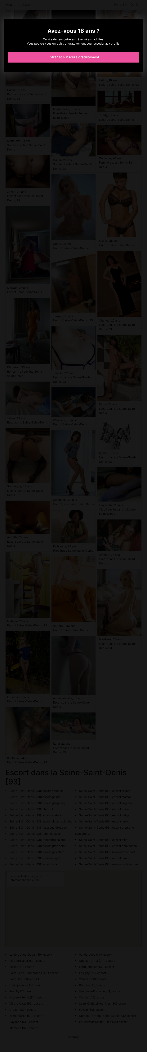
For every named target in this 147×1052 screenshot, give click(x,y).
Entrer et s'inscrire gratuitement (73, 57)
